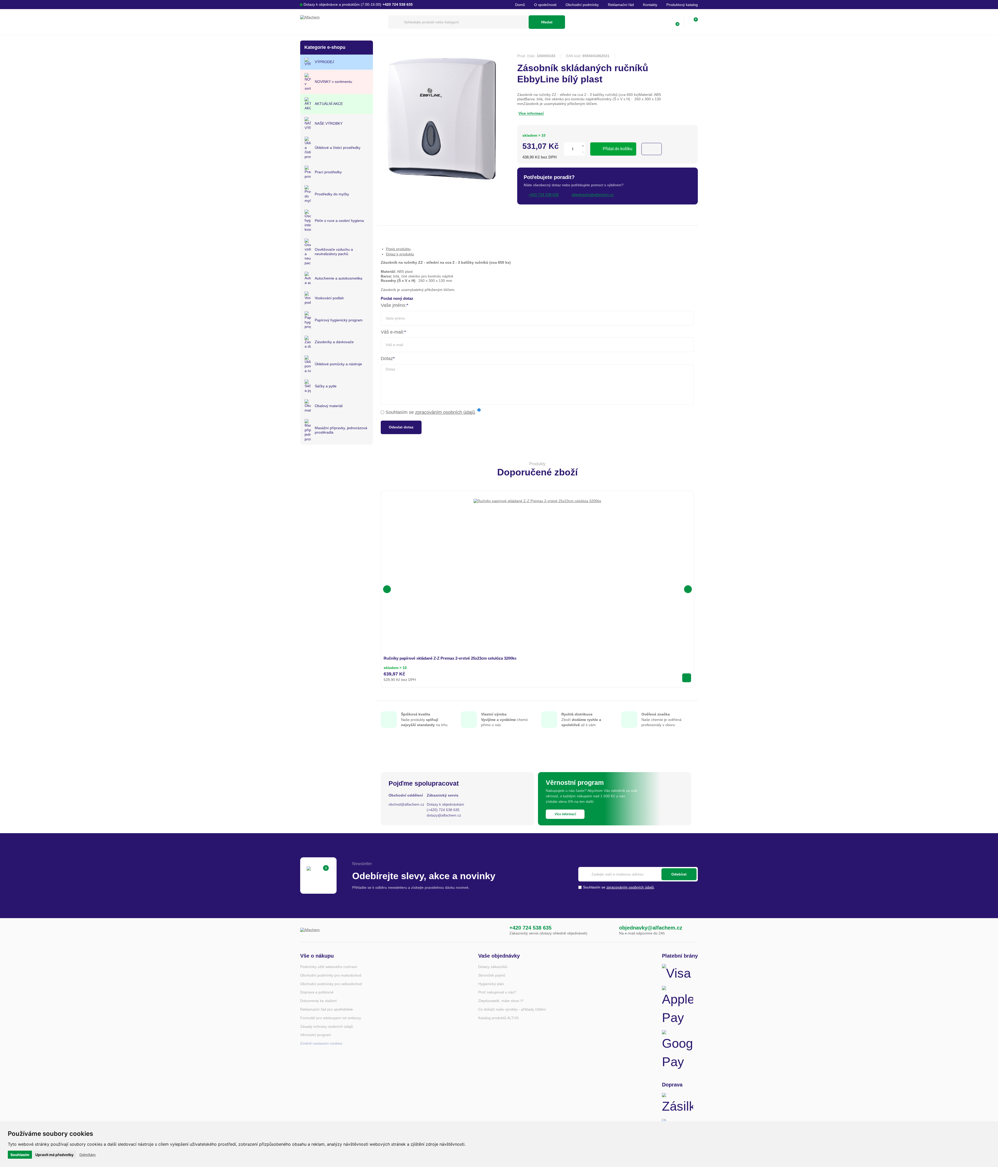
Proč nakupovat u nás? (497, 992)
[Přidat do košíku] (686, 677)
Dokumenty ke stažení (318, 1001)
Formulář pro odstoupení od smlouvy (330, 1018)
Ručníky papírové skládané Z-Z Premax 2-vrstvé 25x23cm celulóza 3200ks (450, 658)
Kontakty (650, 5)
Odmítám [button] (87, 1154)
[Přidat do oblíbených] (651, 149)
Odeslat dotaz (401, 427)
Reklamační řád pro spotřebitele (326, 1009)
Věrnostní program (315, 1035)
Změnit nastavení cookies (321, 1043)
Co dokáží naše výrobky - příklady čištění (512, 1009)
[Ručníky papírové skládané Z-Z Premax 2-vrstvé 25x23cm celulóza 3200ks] (537, 562)
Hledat (547, 22)
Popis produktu (398, 249)
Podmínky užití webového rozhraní (328, 967)
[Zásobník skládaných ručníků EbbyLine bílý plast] (442, 182)
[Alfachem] (341, 22)
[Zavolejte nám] (498, 930)
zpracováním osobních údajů (445, 412)
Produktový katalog (682, 5)
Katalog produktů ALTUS (498, 1018)
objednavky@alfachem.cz (650, 928)
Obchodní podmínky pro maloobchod (330, 975)
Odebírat (679, 874)
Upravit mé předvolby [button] (54, 1154)
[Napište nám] (608, 930)
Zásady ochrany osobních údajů (326, 1026)
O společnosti (545, 5)
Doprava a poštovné (316, 992)
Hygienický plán (491, 984)
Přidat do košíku (617, 149)
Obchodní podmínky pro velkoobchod (331, 984)
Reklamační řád (621, 5)
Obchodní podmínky (582, 5)
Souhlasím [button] (19, 1154)
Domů (520, 5)
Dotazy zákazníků (492, 967)
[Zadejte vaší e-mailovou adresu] (638, 874)
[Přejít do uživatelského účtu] (664, 22)
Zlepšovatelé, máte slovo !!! (500, 1001)
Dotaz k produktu (400, 254)
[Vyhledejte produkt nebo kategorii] (458, 22)
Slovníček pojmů (491, 975)
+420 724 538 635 (530, 928)
